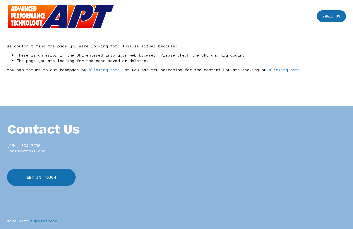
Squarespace (44, 220)
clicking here (104, 70)
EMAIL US (331, 16)
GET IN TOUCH (41, 177)
